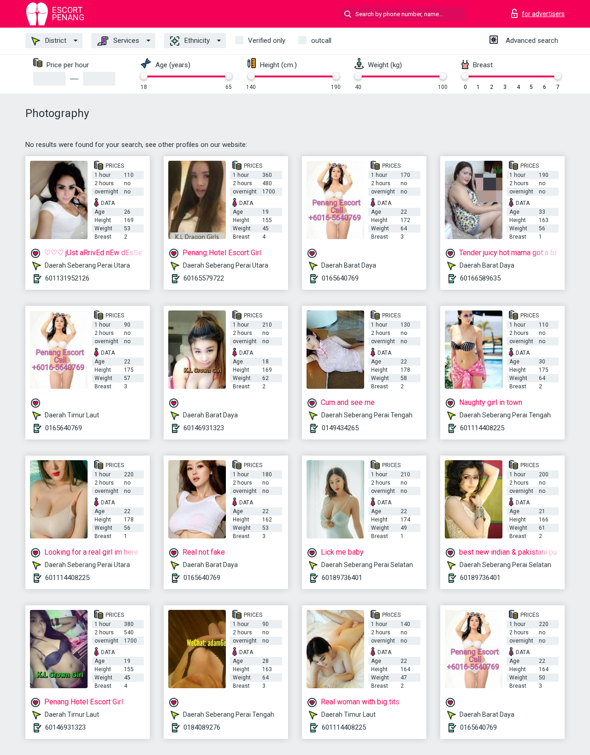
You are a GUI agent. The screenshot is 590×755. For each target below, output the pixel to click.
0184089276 (201, 727)
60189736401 (342, 578)
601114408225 (482, 428)
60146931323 (203, 428)
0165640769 (340, 278)
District (54, 40)
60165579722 (203, 278)
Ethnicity (196, 40)
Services (125, 40)
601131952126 (67, 278)
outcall (321, 40)
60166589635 (480, 278)
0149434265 (340, 428)
